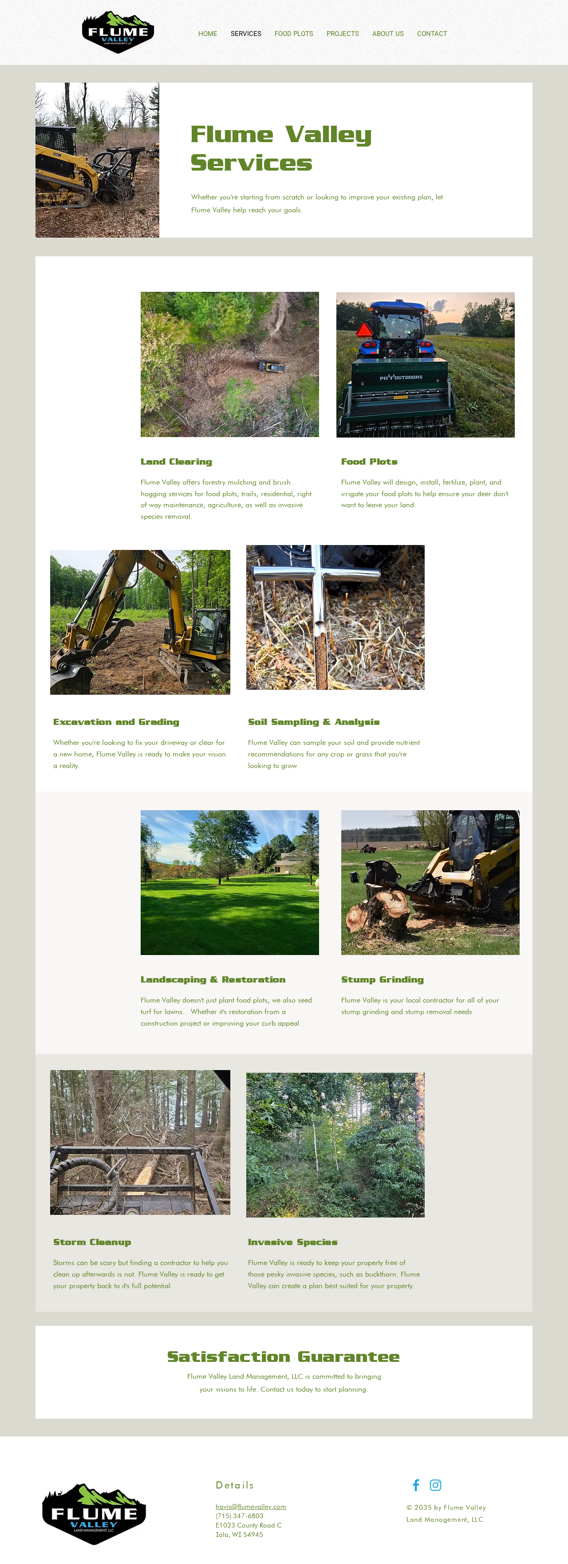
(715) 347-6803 (240, 1516)
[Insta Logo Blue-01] (436, 1485)
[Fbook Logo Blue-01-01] (416, 1485)
